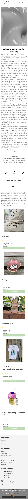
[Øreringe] (14, 264)
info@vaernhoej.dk (9, 482)
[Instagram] (5, 485)
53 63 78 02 (7, 477)
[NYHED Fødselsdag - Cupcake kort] (14, 397)
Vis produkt (14, 248)
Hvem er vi (4, 457)
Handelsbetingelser (6, 463)
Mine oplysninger (5, 442)
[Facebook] (2, 485)
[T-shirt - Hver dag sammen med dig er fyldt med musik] (14, 351)
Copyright (4, 453)
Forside (3, 451)
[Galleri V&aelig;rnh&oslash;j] (6, 2)
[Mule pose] (14, 221)
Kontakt (3, 459)
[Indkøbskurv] (22, 2)
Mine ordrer (4, 440)
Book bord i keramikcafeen (8, 461)
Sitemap (3, 464)
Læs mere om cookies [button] (8, 493)
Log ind (3, 444)
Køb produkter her (6, 455)
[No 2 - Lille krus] (14, 308)
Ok (14, 496)
